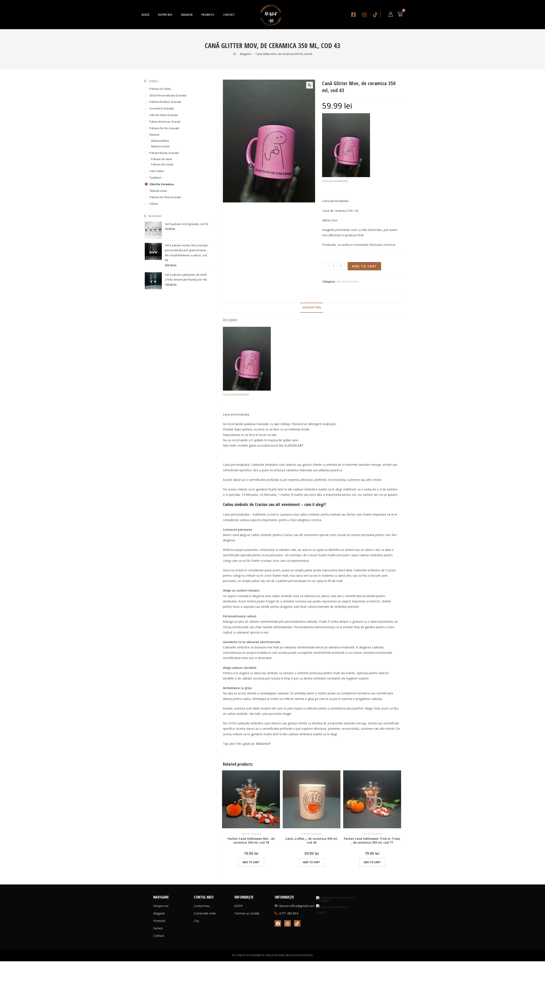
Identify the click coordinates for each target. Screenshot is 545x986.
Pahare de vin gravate (164, 128)
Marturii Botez (160, 141)
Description (312, 307)
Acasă (145, 15)
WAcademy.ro (306, 955)
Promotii (207, 15)
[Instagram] (287, 923)
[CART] (400, 14)
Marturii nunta (160, 146)
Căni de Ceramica (347, 281)
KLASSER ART (294, 445)
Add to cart (364, 266)
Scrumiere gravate (161, 108)
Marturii (154, 134)
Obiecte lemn (158, 191)
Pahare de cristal (162, 164)
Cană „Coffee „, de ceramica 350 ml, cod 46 (311, 841)
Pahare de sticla (160, 89)
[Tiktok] (297, 923)
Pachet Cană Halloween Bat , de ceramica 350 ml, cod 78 (251, 841)
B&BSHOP (263, 744)
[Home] (234, 54)
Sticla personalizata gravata (167, 95)
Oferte (153, 204)
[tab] (311, 307)
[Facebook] (278, 923)
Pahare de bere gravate (165, 102)
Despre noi (165, 15)
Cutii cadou (156, 171)
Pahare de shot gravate (165, 197)
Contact (229, 15)
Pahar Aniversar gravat (164, 121)
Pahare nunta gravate (164, 153)
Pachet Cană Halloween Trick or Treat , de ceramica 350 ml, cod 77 (372, 841)
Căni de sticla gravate (163, 115)
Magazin (186, 15)
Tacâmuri (155, 177)
